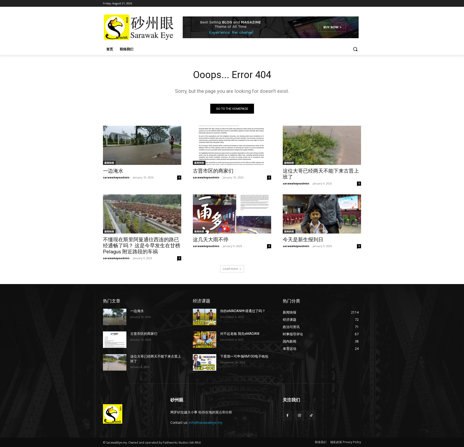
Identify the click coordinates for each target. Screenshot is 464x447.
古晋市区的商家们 (213, 171)
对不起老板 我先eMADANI (239, 334)
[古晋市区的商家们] (232, 145)
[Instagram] (299, 415)
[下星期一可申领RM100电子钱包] (204, 362)
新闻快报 (109, 162)
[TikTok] (311, 415)
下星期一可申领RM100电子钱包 (244, 356)
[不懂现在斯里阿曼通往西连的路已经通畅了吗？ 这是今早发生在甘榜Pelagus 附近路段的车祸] (142, 214)
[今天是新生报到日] (322, 214)
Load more (230, 269)
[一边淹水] (142, 145)
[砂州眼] (141, 27)
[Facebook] (287, 415)
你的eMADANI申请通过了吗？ (242, 311)
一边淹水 (113, 171)
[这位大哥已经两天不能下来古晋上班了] (322, 145)
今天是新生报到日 (303, 239)
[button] (355, 49)
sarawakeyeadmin (116, 177)
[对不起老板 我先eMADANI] (204, 339)
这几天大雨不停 (210, 239)
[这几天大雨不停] (232, 214)
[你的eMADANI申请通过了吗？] (204, 317)
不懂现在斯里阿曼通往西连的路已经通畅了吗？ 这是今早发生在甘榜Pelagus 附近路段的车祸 (141, 246)
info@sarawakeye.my (205, 422)
